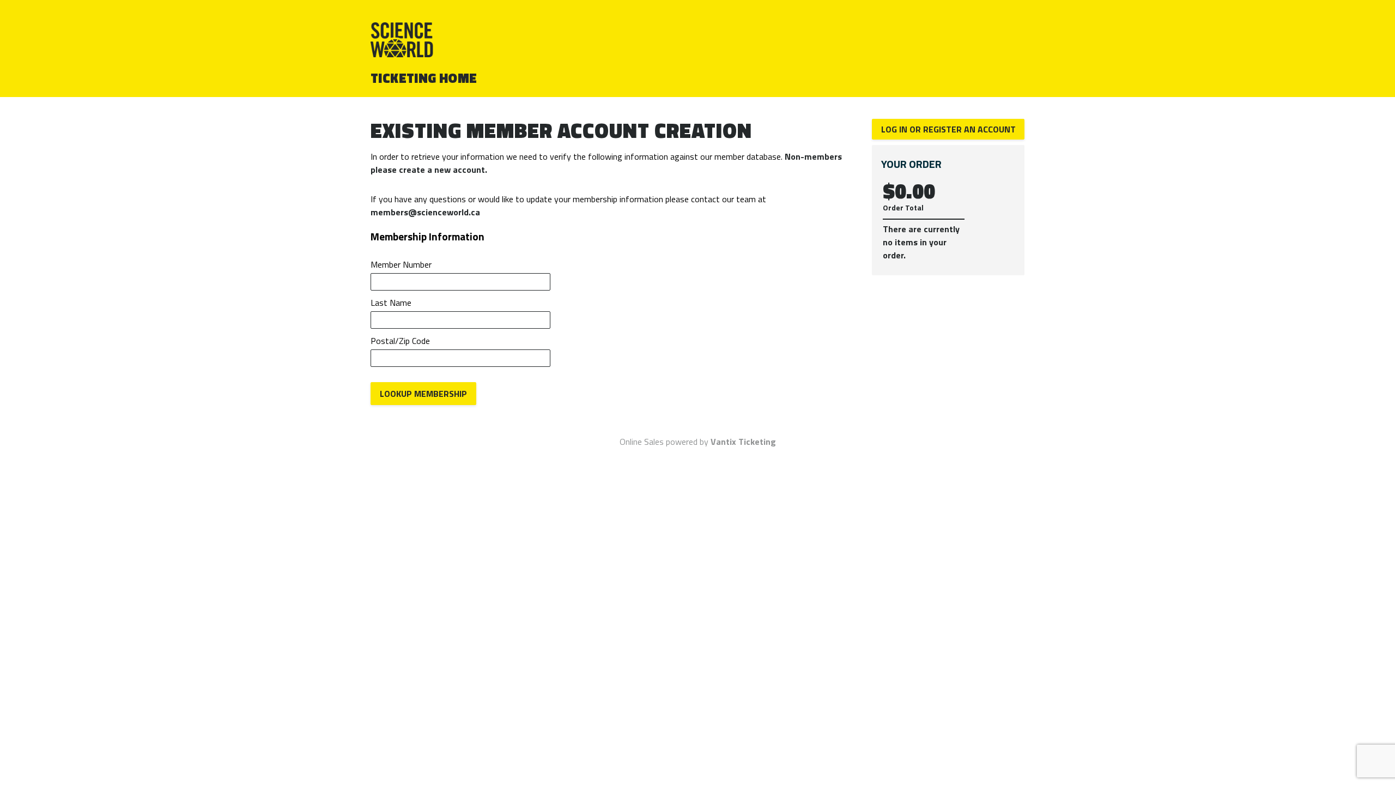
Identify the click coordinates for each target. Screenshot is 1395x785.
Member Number (401, 264)
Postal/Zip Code (400, 340)
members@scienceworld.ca (425, 212)
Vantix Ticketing (743, 441)
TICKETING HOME (424, 78)
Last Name (391, 302)
